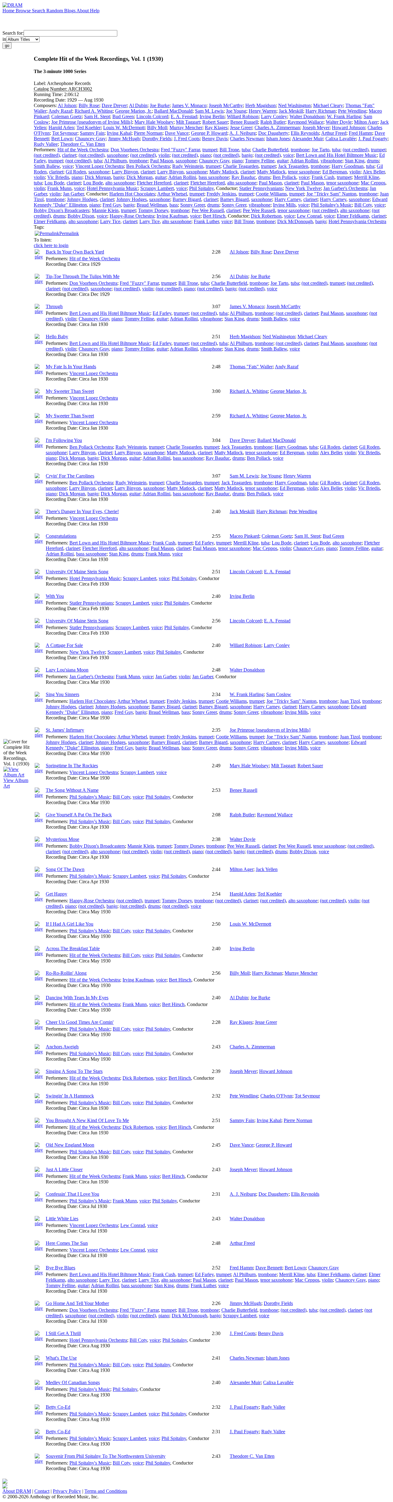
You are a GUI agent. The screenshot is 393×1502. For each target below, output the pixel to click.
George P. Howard (209, 133)
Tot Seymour (64, 133)
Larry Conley (274, 116)
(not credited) (355, 149)
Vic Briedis (58, 177)
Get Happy (56, 893)
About (83, 10)
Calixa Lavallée (340, 138)
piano (205, 155)
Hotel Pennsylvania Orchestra (357, 221)
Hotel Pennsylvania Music (112, 188)
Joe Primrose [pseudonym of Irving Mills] (91, 122)
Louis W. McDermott (124, 127)
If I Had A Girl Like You (69, 924)
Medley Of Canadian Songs (73, 1382)
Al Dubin (138, 105)
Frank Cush (323, 177)
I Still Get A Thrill (63, 1333)
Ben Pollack (284, 177)
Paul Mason (161, 160)
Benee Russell (244, 122)
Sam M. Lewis (209, 111)
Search (39, 10)
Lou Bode (54, 182)
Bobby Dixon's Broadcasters (61, 210)
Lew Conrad (309, 216)
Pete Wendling (352, 111)
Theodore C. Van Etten (82, 144)
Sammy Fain (92, 133)
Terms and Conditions (105, 1491)
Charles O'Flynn (276, 1095)
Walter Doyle (339, 122)
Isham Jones (278, 138)
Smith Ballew (47, 166)
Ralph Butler (272, 122)
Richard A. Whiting (94, 111)
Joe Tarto (320, 149)
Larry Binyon (125, 171)
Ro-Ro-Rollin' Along (66, 973)
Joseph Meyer (315, 127)
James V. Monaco (189, 105)
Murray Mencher (185, 127)
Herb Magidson (260, 105)
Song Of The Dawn (65, 869)
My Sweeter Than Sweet (70, 391)
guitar (282, 160)
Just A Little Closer (64, 1169)
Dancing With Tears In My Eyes (77, 997)
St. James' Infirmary (65, 730)
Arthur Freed (333, 133)
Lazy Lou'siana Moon (67, 669)
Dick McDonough (295, 221)
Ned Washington (294, 105)
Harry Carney (287, 199)
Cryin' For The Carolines (70, 475)
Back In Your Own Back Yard (75, 251)
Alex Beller (374, 171)
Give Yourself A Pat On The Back (79, 814)
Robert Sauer (215, 122)
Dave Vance (177, 133)
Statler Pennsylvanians (261, 188)
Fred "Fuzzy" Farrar (180, 149)
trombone (300, 149)
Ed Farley (162, 313)
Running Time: (49, 94)
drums (373, 160)
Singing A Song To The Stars (74, 1071)
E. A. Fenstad (184, 116)
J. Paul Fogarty (372, 138)
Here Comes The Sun (67, 1243)
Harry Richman (320, 111)
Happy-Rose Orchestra (132, 216)
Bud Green (123, 116)
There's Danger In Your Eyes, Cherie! (82, 511)
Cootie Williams (271, 193)
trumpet (209, 149)
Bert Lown (61, 138)
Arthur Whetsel (172, 193)
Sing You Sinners (62, 694)
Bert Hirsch (214, 216)
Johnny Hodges (82, 199)
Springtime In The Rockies (72, 765)
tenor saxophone (304, 171)
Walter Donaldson (307, 116)
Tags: (39, 227)
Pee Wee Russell (208, 210)
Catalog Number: (51, 88)
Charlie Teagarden (241, 166)
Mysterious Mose (62, 839)
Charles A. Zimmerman (277, 127)
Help (94, 10)
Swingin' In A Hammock (70, 1095)
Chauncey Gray (90, 138)
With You (55, 596)
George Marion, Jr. (133, 111)
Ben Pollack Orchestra (148, 166)
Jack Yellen (267, 869)
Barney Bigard (187, 199)
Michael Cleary (328, 105)
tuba (246, 149)
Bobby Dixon (81, 216)
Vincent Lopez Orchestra (99, 166)
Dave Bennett (268, 1267)
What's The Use (61, 1358)
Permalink (69, 233)
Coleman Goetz (66, 116)
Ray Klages (216, 127)
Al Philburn (115, 160)
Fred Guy (112, 204)
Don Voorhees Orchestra (134, 149)
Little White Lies (62, 1218)
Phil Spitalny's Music (331, 204)
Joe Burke (159, 105)
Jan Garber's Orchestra (345, 188)
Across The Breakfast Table (73, 948)
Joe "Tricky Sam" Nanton (331, 193)
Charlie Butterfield (270, 149)
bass (173, 204)
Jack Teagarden (293, 166)
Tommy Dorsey (153, 210)
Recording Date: (50, 100)
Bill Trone (229, 149)
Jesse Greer (241, 127)
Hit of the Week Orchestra (82, 149)
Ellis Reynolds (305, 133)
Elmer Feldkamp (353, 216)
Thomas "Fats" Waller (251, 366)
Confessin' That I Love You (72, 1194)
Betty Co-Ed (58, 1407)
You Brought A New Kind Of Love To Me (87, 1120)
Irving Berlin (212, 116)
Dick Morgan (98, 177)
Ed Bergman (334, 171)
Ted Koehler (88, 127)
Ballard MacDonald (173, 111)
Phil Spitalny (201, 188)
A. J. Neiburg (242, 133)
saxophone (117, 155)
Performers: (45, 149)
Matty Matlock (223, 171)
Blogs (70, 10)
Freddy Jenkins (221, 193)
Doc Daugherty (273, 133)
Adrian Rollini (304, 160)
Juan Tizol (350, 701)
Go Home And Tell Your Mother (77, 1303)
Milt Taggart (188, 122)
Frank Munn (59, 188)
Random (55, 10)
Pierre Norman (148, 133)
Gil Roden (76, 171)
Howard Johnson (348, 127)
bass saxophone (214, 177)
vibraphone (331, 160)
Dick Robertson (266, 216)
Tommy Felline (259, 160)
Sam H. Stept (97, 116)
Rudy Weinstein (187, 166)
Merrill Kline (366, 177)
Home (9, 10)
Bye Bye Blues (60, 1267)
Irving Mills (284, 204)
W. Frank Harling (344, 116)
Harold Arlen (61, 127)
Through (54, 306)
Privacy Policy (67, 1491)
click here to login (51, 245)
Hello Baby (57, 336)
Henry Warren (262, 111)
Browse (24, 10)
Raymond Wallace (305, 122)
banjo (247, 155)
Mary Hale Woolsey (153, 122)
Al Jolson (67, 105)
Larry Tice (110, 221)
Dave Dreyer (114, 105)
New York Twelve (303, 188)
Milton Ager (366, 122)
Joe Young (236, 111)
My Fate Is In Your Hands (71, 366)
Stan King (354, 160)
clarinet (69, 155)
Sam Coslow (278, 694)
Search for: (13, 33)
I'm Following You (64, 440)
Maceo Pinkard (244, 536)
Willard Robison (243, 116)
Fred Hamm (360, 133)
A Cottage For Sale (64, 645)
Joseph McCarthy (226, 105)
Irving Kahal (119, 133)
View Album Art (15, 783)
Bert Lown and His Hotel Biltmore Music (336, 155)
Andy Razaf (60, 111)
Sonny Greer (192, 204)
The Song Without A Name (72, 790)
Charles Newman (247, 138)
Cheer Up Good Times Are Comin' (80, 1022)
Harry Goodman (348, 166)
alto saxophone (119, 182)
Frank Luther (206, 221)
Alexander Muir (307, 138)
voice (288, 155)
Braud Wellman (152, 204)
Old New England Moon (70, 1145)
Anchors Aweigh (62, 1046)
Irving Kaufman (172, 216)
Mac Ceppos (373, 182)
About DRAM (16, 1491)
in (4, 39)
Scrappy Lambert (157, 188)
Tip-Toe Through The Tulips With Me (82, 276)
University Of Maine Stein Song (77, 571)
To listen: (43, 239)
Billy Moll (157, 127)
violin (163, 155)
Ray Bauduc (244, 177)
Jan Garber (73, 193)
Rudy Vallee (46, 144)
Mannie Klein (105, 210)
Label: (40, 83)
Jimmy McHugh (124, 138)
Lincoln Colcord (152, 116)
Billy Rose (89, 105)
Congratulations (61, 536)
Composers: (46, 105)
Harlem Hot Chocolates (132, 193)
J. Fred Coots (187, 138)
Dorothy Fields (156, 138)
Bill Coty (363, 204)
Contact (41, 1491)
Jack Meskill (291, 111)
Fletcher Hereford (154, 182)
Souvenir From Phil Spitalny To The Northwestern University (105, 1456)
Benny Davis (215, 138)
